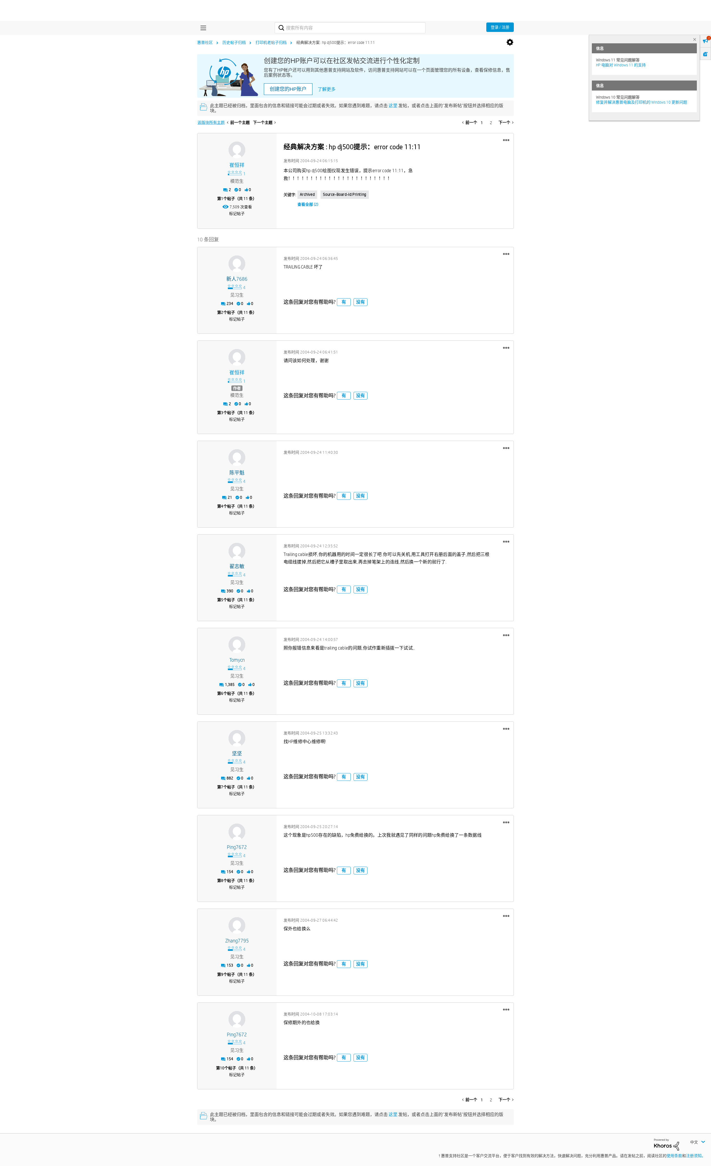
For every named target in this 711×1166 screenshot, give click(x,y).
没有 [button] (360, 302)
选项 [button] (510, 42)
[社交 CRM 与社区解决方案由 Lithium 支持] (666, 1144)
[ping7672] (237, 832)
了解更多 (327, 89)
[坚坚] (237, 738)
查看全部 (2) (307, 204)
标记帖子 (237, 213)
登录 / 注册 (500, 27)
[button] (506, 140)
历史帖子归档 (234, 42)
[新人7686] (237, 263)
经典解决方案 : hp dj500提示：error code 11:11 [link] (335, 42)
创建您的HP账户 (288, 89)
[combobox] (350, 27)
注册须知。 (695, 1155)
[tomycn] (237, 644)
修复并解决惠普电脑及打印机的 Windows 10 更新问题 (641, 102)
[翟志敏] (237, 551)
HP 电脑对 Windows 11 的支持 (621, 64)
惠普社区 (205, 42)
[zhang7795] (237, 925)
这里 (393, 106)
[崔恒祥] (237, 150)
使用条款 (674, 1155)
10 (222, 1067)
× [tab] (694, 39)
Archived (307, 194)
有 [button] (344, 302)
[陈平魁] (237, 457)
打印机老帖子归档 (271, 42)
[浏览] (202, 28)
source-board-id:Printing (344, 194)
